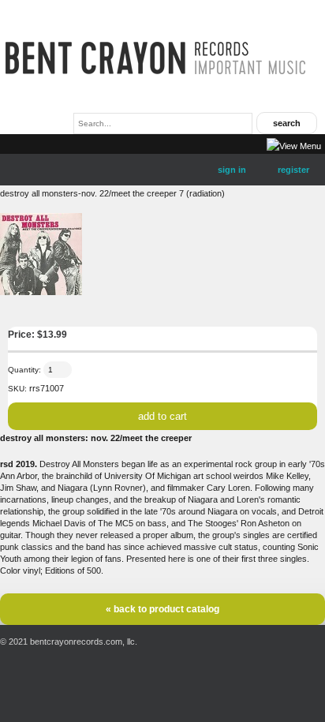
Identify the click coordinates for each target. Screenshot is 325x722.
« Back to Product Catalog (162, 609)
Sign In (232, 169)
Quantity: (24, 369)
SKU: (17, 388)
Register (293, 169)
